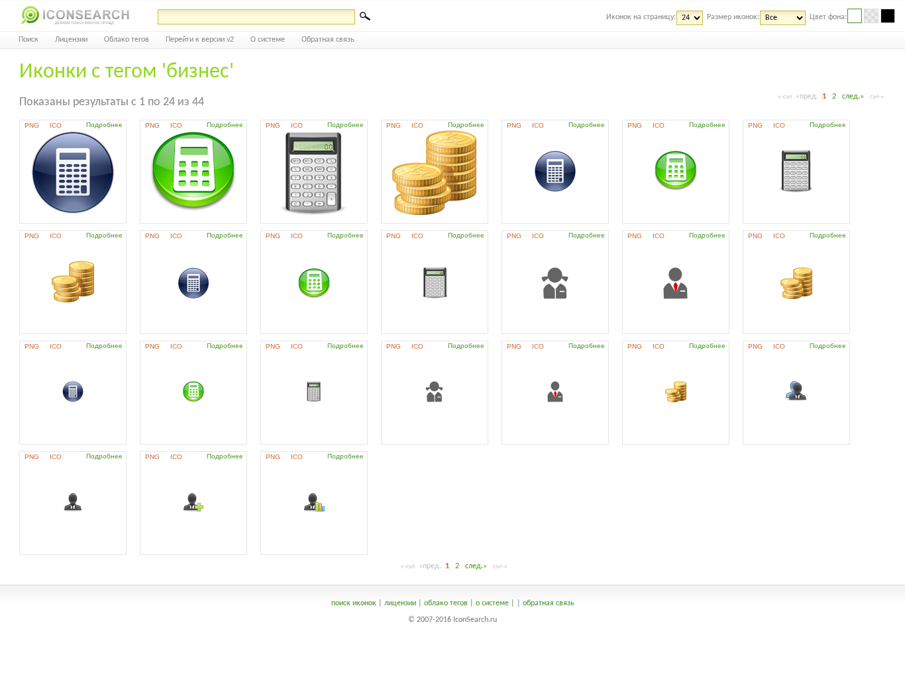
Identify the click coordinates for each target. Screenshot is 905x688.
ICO (56, 125)
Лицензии (71, 40)
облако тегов (446, 603)
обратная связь (548, 603)
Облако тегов (126, 40)
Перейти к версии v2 (200, 40)
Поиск (28, 40)
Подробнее (104, 124)
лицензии (400, 603)
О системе (267, 40)
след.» (853, 97)
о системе (492, 603)
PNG (32, 125)
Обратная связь (327, 40)
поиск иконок (353, 603)
